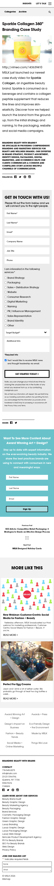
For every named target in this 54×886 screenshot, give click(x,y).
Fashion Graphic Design (14, 818)
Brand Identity (16, 320)
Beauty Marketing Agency (15, 805)
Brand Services (9, 811)
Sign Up (27, 509)
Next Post (27, 547)
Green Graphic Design (13, 821)
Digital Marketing (17, 301)
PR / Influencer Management (24, 311)
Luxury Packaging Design (14, 830)
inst (29, 176)
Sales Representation (20, 316)
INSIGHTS (27, 3)
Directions (7, 783)
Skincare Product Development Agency (21, 837)
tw (20, 176)
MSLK (13, 3)
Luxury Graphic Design (13, 827)
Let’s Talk (41, 3)
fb (15, 176)
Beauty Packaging (11, 808)
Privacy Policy (9, 849)
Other (11, 325)
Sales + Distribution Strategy (23, 287)
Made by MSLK (39, 733)
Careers (6, 786)
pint (25, 176)
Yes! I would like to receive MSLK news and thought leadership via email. (25, 362)
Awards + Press (39, 714)
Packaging (14, 282)
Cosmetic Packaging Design (16, 814)
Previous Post (27, 528)
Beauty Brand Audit (11, 799)
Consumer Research (19, 296)
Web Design (8, 846)
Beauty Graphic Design (13, 802)
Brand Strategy (16, 277)
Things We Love (39, 742)
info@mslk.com (9, 773)
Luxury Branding (10, 824)
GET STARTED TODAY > (27, 374)
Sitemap (6, 879)
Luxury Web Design (11, 834)
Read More (9, 635)
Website (12, 292)
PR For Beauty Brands (12, 840)
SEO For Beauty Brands (13, 843)
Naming (12, 306)
